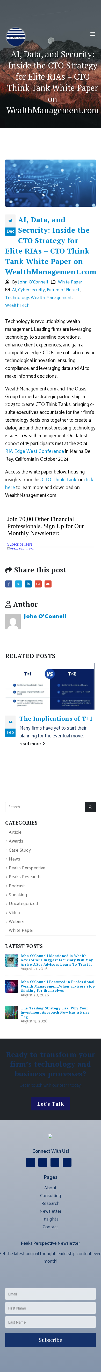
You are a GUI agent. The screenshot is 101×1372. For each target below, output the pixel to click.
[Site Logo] (15, 37)
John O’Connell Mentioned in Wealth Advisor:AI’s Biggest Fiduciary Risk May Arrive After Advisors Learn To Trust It (57, 960)
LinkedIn (28, 583)
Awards (16, 841)
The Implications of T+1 (56, 719)
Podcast (17, 886)
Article (15, 832)
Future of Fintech (64, 290)
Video (14, 913)
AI (14, 290)
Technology (17, 297)
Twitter (18, 583)
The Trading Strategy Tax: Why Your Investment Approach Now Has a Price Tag (55, 1012)
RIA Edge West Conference (34, 451)
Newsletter (50, 1211)
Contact (50, 1227)
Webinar (17, 922)
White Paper (70, 282)
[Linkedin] (30, 1162)
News (14, 859)
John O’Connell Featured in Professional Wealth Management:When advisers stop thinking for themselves (58, 986)
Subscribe (50, 1339)
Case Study (20, 850)
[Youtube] (67, 1162)
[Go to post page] (50, 686)
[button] (93, 34)
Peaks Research (24, 877)
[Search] (90, 807)
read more (30, 744)
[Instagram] (42, 1162)
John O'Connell (33, 282)
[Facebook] (55, 1162)
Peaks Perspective (27, 868)
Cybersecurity (31, 290)
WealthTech (17, 305)
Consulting (50, 1195)
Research (50, 1203)
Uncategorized (23, 904)
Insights (50, 1219)
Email (48, 583)
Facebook (8, 583)
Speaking (18, 895)
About (50, 1188)
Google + (38, 583)
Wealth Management (51, 297)
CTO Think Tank (59, 480)
